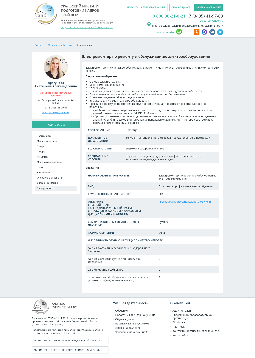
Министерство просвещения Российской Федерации (67, 350)
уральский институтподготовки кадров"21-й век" (80, 10)
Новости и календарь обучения (135, 315)
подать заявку (56, 124)
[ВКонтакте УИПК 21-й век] (212, 34)
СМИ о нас (179, 322)
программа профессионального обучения (185, 201)
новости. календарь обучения (146, 7)
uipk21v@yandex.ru (211, 20)
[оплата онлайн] (184, 34)
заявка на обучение (208, 7)
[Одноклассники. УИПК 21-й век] (197, 34)
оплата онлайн (164, 32)
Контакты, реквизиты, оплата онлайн (196, 331)
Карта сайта (180, 335)
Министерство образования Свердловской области (67, 340)
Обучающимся (124, 319)
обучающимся (180, 7)
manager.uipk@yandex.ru (55, 112)
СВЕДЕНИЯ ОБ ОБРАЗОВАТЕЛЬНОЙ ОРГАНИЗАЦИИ (87, 27)
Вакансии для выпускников (132, 323)
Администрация (182, 310)
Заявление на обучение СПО (133, 332)
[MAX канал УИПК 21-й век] (205, 34)
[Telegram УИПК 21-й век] (220, 34)
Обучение (121, 310)
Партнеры (178, 326)
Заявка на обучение (128, 327)
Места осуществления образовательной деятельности (187, 25)
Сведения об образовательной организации (192, 316)
